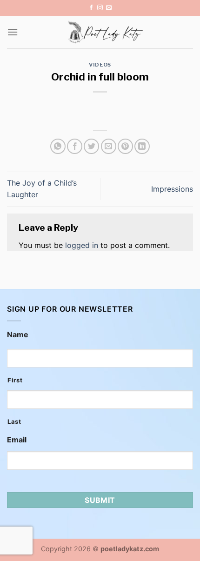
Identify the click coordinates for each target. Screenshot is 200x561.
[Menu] (12, 31)
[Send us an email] (109, 8)
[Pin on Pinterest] (125, 146)
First (14, 380)
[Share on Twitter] (91, 146)
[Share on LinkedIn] (142, 146)
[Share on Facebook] (74, 146)
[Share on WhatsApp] (58, 146)
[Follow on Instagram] (100, 8)
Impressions (172, 189)
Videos (100, 64)
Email (17, 439)
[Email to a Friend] (108, 146)
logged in (81, 245)
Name (17, 334)
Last (14, 421)
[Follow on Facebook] (91, 8)
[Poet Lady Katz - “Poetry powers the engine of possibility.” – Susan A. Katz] (105, 32)
